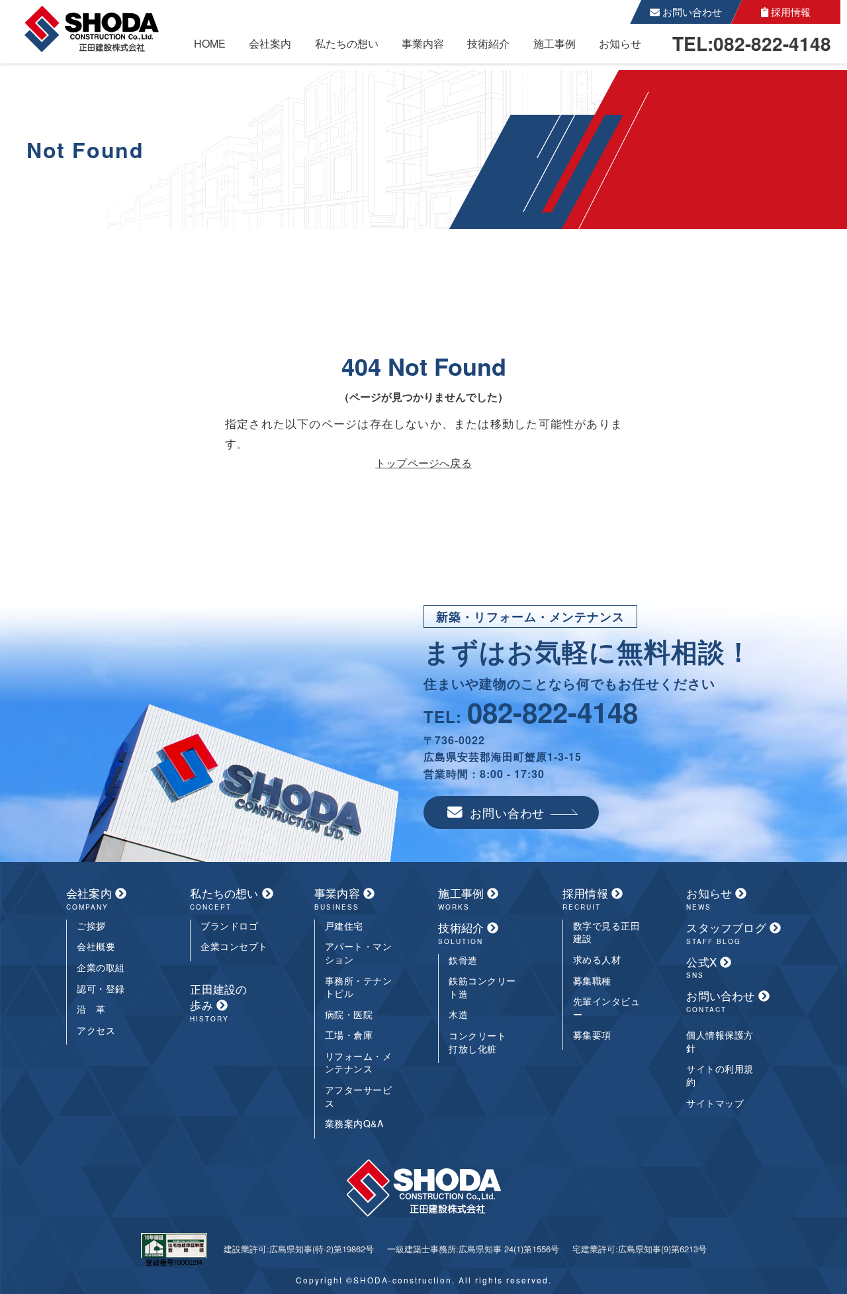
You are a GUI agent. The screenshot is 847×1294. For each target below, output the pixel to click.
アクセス (96, 1030)
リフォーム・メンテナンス (358, 1063)
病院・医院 (349, 1014)
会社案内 (270, 43)
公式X (703, 967)
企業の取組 (101, 967)
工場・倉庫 (349, 1035)
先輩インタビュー (607, 1008)
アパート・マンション (358, 953)
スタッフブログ (728, 933)
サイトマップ (715, 1103)
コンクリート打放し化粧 (477, 1042)
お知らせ (620, 43)
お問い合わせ (691, 12)
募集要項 (592, 1035)
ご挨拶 (91, 926)
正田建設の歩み (218, 1002)
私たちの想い (347, 43)
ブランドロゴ (229, 926)
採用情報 (789, 12)
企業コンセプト (234, 946)
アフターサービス (358, 1096)
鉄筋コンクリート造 (482, 987)
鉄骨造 (463, 960)
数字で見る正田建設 (607, 932)
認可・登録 (101, 988)
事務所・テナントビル (358, 987)
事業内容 (423, 43)
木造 (458, 1014)
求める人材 (597, 959)
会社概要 (96, 946)
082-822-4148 (552, 712)
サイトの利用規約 (720, 1075)
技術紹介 (488, 43)
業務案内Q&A (354, 1123)
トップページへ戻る (423, 462)
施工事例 (554, 43)
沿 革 (91, 1009)
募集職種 (592, 980)
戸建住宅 (344, 926)
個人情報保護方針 (720, 1042)
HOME (210, 43)
